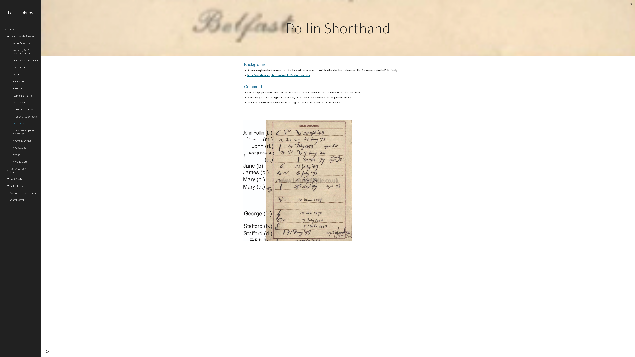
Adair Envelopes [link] (22, 43)
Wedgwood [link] (19, 147)
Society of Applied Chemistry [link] (23, 132)
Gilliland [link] (17, 88)
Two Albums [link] (20, 67)
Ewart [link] (16, 74)
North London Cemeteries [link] (18, 170)
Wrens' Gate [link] (20, 161)
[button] (631, 5)
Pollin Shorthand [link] (22, 123)
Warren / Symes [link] (22, 140)
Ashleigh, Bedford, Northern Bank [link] (23, 52)
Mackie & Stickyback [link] (25, 116)
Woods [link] (17, 154)
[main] (338, 28)
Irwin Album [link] (19, 102)
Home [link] (10, 29)
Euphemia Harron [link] (23, 95)
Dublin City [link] (16, 178)
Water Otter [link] (17, 199)
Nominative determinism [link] (24, 192)
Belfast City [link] (16, 185)
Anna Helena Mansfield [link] (26, 60)
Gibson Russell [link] (21, 81)
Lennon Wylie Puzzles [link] (22, 36)
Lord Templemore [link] (23, 109)
